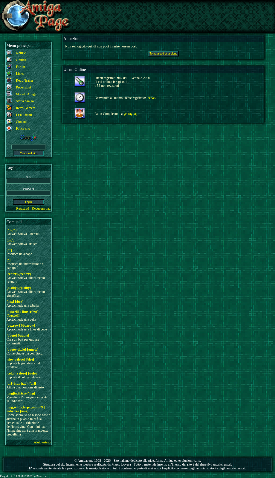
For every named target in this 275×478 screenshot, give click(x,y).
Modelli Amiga (26, 94)
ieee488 (152, 98)
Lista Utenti (24, 115)
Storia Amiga (25, 101)
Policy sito (23, 128)
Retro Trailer (24, 80)
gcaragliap (131, 114)
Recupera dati (41, 208)
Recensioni (23, 87)
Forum (20, 67)
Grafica (21, 60)
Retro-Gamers (25, 108)
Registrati (22, 208)
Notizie (21, 53)
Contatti (21, 121)
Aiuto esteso (42, 442)
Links (20, 73)
